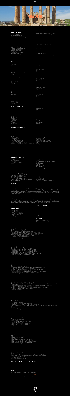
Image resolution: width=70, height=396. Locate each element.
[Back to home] (35, 2)
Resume (36, 4)
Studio (39, 4)
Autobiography (25, 4)
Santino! (48, 4)
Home (21, 4)
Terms (42, 4)
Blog (29, 4)
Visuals (45, 4)
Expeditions (32, 4)
